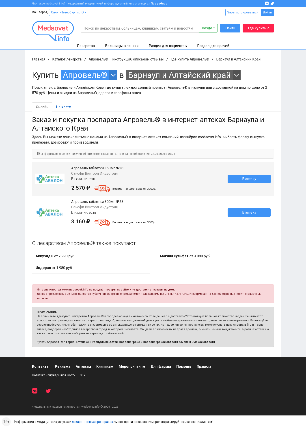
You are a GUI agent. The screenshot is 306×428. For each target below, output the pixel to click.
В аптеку (249, 179)
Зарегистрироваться (242, 12)
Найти (230, 28)
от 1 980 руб (54, 268)
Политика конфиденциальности (53, 375)
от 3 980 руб (185, 256)
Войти (267, 12)
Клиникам (104, 366)
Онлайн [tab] (42, 107)
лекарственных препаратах (92, 422)
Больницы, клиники (121, 46)
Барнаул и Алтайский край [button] (179, 75)
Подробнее (159, 3)
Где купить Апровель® (190, 59)
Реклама (62, 366)
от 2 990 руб (55, 256)
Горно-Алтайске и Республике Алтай (92, 342)
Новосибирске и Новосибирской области (148, 342)
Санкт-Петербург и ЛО (67, 12)
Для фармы (161, 366)
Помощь (183, 366)
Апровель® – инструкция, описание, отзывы (126, 59)
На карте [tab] (63, 107)
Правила (204, 366)
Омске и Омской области (197, 342)
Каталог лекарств (67, 59)
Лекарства (86, 46)
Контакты (41, 366)
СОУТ (83, 375)
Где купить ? (258, 28)
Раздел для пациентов (168, 46)
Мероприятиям (132, 366)
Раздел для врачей (213, 46)
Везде (207, 28)
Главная (38, 59)
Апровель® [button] (85, 75)
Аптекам (83, 366)
